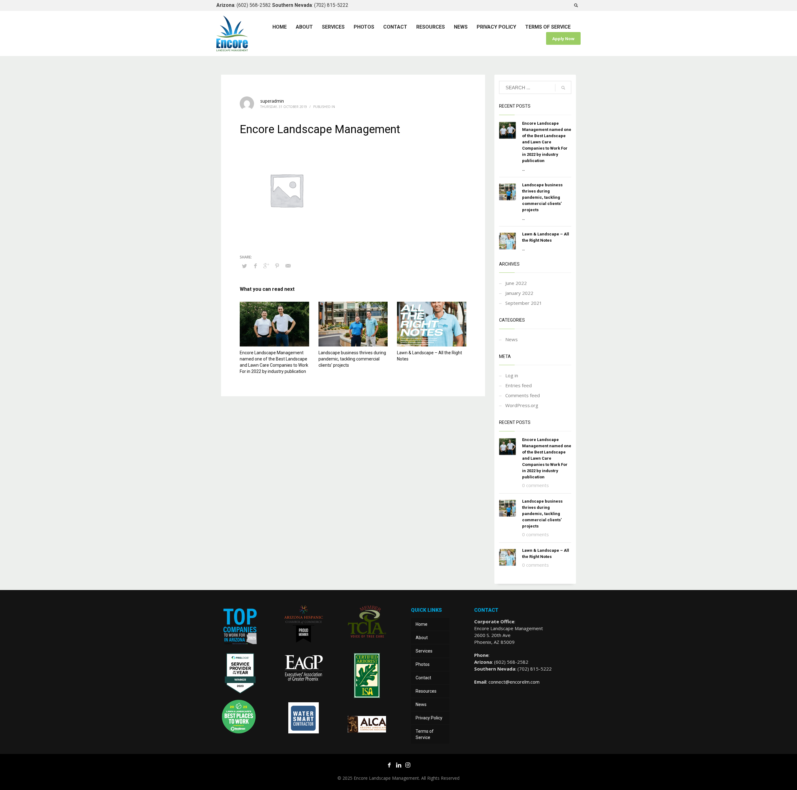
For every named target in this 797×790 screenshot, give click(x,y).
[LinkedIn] (398, 764)
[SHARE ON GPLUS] (266, 265)
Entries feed (518, 385)
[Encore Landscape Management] (240, 628)
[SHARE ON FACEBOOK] (255, 265)
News (511, 339)
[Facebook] (389, 764)
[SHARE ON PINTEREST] (277, 265)
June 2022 (516, 283)
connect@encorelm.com (514, 682)
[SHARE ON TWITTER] (244, 266)
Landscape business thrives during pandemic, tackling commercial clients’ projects (352, 359)
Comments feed (522, 395)
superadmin (272, 101)
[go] (563, 87)
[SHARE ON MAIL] (288, 265)
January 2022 (519, 293)
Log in (511, 375)
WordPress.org (521, 405)
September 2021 (523, 303)
